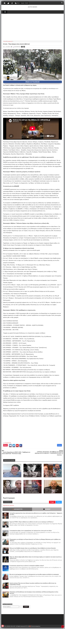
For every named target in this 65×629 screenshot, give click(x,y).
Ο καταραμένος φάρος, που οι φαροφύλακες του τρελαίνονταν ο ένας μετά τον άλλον (30, 530)
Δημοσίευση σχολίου (8, 505)
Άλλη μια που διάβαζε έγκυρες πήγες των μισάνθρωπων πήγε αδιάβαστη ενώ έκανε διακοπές (32, 548)
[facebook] (12, 3)
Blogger (52, 502)
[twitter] (8, 3)
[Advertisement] (32, 27)
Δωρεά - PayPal (24, 3)
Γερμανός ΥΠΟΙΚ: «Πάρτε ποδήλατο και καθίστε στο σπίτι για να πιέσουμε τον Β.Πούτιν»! (31, 522)
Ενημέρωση (8, 442)
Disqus (59, 502)
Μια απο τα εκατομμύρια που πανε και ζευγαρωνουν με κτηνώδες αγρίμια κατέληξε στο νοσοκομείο (34, 574)
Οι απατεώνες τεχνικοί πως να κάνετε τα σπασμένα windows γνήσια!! (26, 565)
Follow (59, 445)
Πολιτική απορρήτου (35, 626)
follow (18, 3)
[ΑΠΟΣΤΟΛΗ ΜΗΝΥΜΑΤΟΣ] (4, 3)
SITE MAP (27, 626)
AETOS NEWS (32, 7)
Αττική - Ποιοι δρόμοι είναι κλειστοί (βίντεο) (16, 44)
